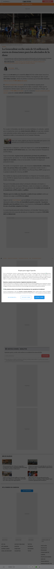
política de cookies (36, 278)
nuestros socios (21, 273)
